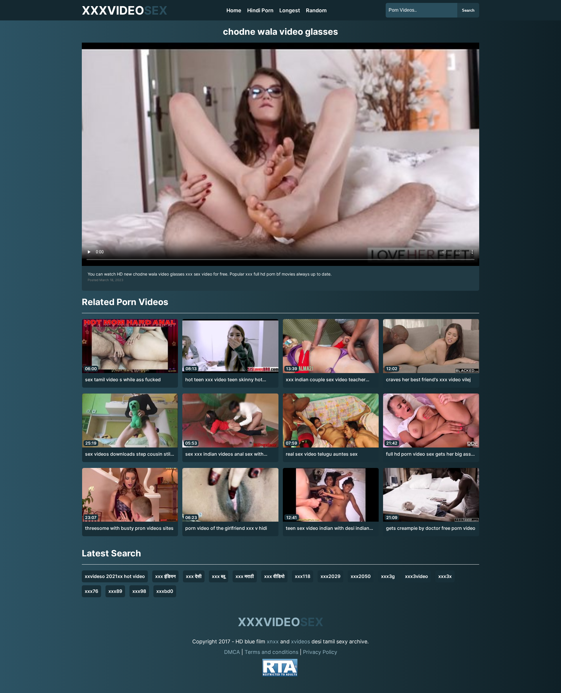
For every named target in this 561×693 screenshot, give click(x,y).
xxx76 (91, 591)
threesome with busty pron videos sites (129, 528)
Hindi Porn (260, 10)
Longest (289, 10)
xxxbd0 (164, 591)
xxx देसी (194, 576)
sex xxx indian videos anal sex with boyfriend (224, 454)
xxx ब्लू (218, 576)
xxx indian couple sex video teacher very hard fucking (326, 380)
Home (233, 10)
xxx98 (139, 591)
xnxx (273, 641)
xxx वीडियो (274, 576)
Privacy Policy (320, 652)
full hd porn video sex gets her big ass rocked (428, 454)
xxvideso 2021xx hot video (115, 576)
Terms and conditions (271, 652)
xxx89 (115, 591)
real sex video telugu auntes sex (322, 454)
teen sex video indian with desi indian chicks (327, 528)
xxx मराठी (245, 576)
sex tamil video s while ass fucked (123, 379)
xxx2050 (361, 576)
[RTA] (279, 668)
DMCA (232, 652)
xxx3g (388, 576)
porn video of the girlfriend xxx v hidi (226, 528)
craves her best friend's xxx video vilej (428, 379)
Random (316, 10)
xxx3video (416, 576)
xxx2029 (330, 576)
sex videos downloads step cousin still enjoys (128, 454)
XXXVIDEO (124, 10)
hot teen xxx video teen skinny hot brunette (223, 380)
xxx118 (302, 576)
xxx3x (445, 576)
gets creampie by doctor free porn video (430, 528)
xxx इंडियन (165, 576)
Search (468, 10)
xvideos (300, 641)
